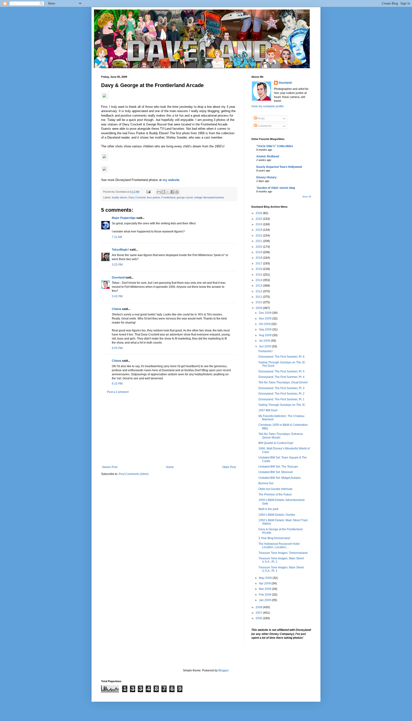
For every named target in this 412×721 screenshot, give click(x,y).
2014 (259, 280)
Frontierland (168, 197)
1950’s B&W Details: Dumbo (276, 514)
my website (171, 180)
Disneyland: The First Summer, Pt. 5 (281, 371)
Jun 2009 (265, 346)
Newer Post (109, 467)
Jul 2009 (265, 340)
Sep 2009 (265, 329)
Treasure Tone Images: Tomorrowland (283, 553)
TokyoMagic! (120, 249)
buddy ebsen (119, 197)
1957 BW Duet (267, 410)
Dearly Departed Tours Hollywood (279, 167)
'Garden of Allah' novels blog (275, 188)
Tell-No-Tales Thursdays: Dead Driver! (283, 382)
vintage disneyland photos (209, 197)
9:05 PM (117, 348)
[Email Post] (148, 191)
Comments (264, 126)
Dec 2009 (265, 312)
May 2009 (266, 578)
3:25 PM (117, 264)
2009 (259, 308)
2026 (259, 213)
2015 (259, 274)
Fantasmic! (265, 351)
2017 (259, 263)
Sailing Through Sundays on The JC (281, 405)
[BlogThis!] (163, 192)
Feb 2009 (265, 594)
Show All (306, 197)
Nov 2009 (265, 318)
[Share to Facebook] (172, 192)
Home (170, 467)
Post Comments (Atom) (134, 474)
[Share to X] (167, 192)
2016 (259, 269)
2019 (259, 252)
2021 (259, 241)
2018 (259, 257)
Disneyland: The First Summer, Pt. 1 (281, 399)
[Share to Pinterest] (177, 192)
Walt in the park (268, 509)
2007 (259, 612)
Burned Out (265, 483)
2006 (259, 618)
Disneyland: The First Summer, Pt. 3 (281, 388)
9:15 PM (117, 383)
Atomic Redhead (267, 156)
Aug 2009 (265, 335)
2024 (259, 224)
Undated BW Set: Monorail (275, 472)
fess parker (153, 197)
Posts (261, 118)
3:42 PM (117, 296)
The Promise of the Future (275, 494)
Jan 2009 (265, 600)
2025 (259, 219)
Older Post (229, 467)
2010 (259, 302)
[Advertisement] (169, 429)
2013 (259, 285)
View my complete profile (267, 106)
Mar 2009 (265, 589)
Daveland (118, 277)
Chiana (116, 309)
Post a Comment (118, 392)
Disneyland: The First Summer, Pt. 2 (281, 393)
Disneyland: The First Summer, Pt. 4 (281, 377)
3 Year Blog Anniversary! (274, 538)
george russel (185, 197)
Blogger (223, 670)
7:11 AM (117, 237)
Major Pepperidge (124, 218)
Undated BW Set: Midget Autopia (279, 477)
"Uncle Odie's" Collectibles (274, 146)
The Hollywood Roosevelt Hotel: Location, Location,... (279, 545)
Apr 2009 (265, 583)
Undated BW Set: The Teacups (278, 466)
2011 (259, 297)
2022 (259, 235)
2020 (259, 246)
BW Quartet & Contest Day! (275, 443)
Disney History (266, 177)
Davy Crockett (137, 197)
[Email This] (158, 192)
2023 (259, 230)
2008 (259, 607)
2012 (259, 291)
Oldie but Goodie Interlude (275, 489)
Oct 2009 (265, 324)
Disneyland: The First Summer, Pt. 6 (281, 356)
